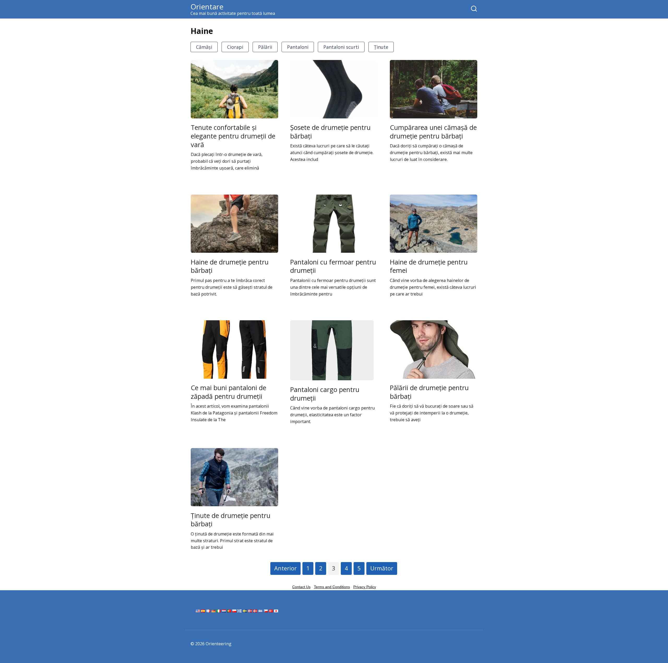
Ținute (381, 47)
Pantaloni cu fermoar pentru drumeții (333, 266)
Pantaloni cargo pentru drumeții (324, 393)
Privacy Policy (364, 587)
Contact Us (301, 587)
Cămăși (204, 47)
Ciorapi (235, 47)
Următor (381, 568)
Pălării (265, 47)
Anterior (285, 568)
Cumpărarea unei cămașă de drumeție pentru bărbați (433, 131)
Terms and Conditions (332, 587)
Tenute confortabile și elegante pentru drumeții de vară (233, 136)
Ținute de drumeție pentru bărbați (230, 519)
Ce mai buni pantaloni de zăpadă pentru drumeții (228, 392)
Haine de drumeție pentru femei (429, 266)
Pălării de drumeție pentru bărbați (429, 392)
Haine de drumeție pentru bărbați (230, 266)
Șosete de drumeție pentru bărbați (330, 131)
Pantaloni (297, 47)
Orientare (206, 6)
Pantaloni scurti (341, 47)
